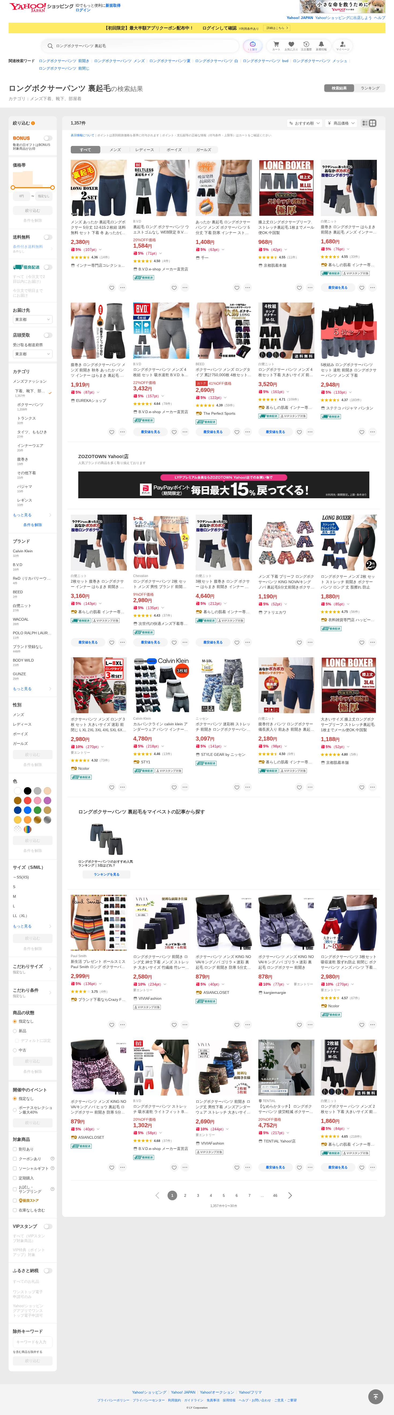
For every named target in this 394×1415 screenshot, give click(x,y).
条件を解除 (32, 525)
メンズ (115, 150)
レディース (144, 150)
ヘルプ (379, 18)
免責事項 (213, 1400)
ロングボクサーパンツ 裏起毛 (60, 88)
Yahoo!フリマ (250, 1392)
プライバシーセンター (149, 1400)
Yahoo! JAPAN (300, 18)
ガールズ (203, 150)
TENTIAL (269, 1101)
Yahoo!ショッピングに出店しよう (343, 18)
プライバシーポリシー (113, 1400)
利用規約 (174, 1400)
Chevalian (140, 576)
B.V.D (137, 221)
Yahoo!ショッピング (149, 1392)
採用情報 (229, 1400)
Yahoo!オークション (217, 1392)
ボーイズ (174, 150)
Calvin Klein (142, 718)
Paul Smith (79, 956)
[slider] (13, 187)
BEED (200, 364)
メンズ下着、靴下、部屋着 (55, 98)
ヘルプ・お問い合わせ (255, 1400)
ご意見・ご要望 (285, 1400)
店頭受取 (21, 335)
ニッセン (202, 718)
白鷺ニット (329, 221)
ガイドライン (193, 1400)
